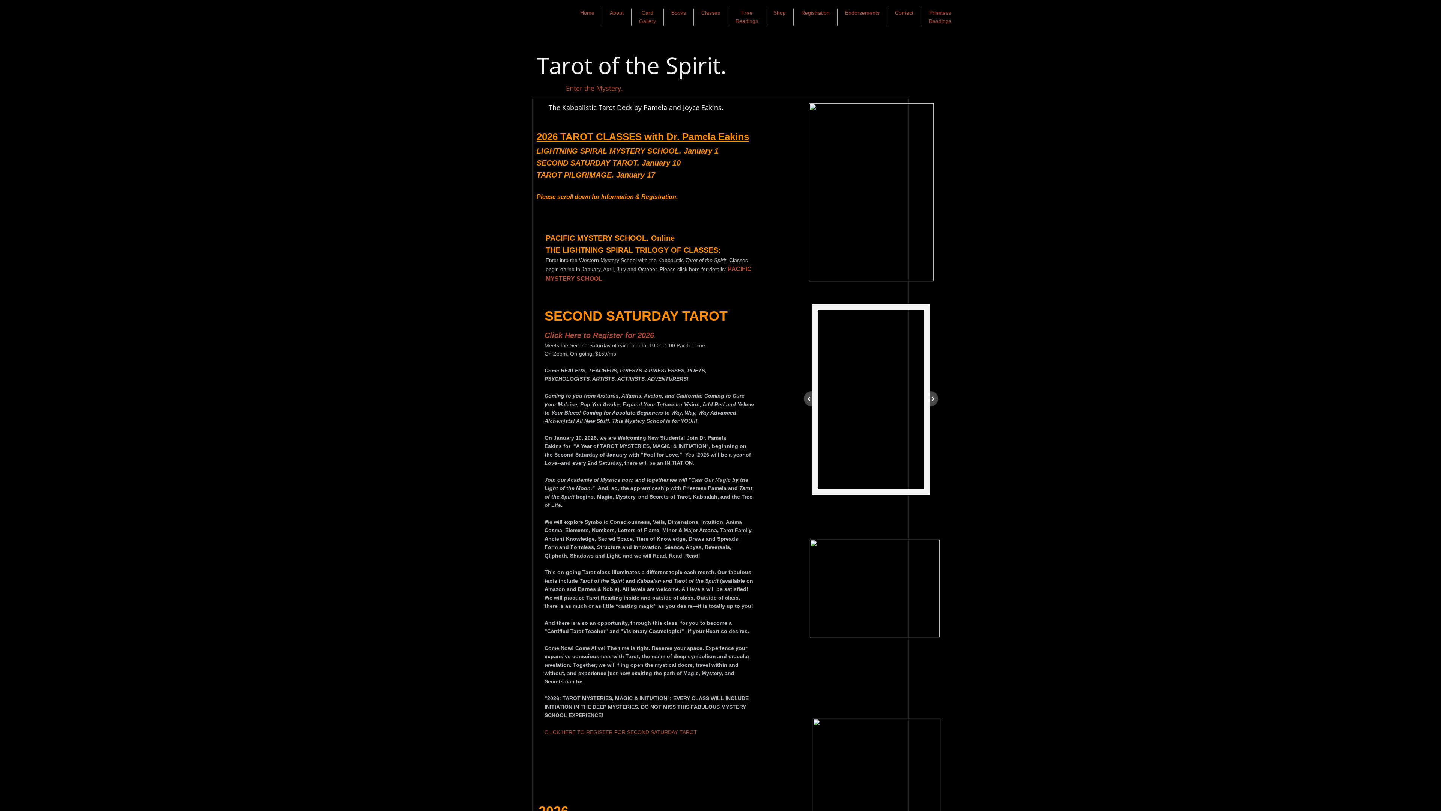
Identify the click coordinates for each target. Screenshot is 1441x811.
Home (587, 13)
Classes (710, 13)
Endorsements (862, 13)
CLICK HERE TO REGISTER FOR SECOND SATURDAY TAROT (621, 732)
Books (678, 13)
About (617, 13)
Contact (904, 13)
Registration (815, 13)
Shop (779, 13)
